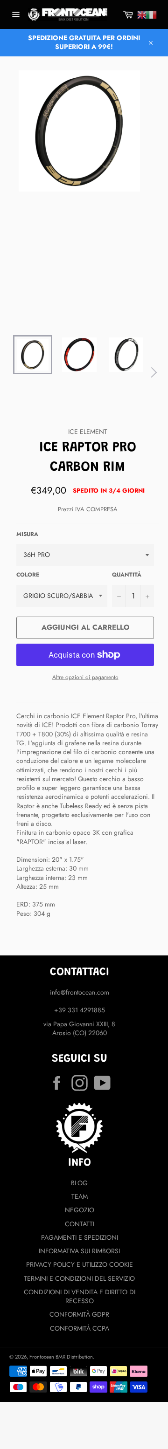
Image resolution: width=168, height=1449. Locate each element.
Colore (27, 574)
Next (151, 372)
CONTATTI (79, 1224)
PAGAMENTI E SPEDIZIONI (79, 1237)
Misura (27, 534)
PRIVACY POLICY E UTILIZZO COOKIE (79, 1264)
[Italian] (151, 15)
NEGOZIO (79, 1210)
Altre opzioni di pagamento (85, 677)
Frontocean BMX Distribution (61, 1356)
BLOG (79, 1183)
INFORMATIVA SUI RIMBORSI (79, 1251)
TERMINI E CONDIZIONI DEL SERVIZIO (79, 1278)
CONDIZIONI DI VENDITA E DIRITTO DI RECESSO (79, 1296)
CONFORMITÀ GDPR (79, 1314)
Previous (7, 372)
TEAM (79, 1196)
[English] (142, 15)
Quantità (126, 574)
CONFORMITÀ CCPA (79, 1328)
